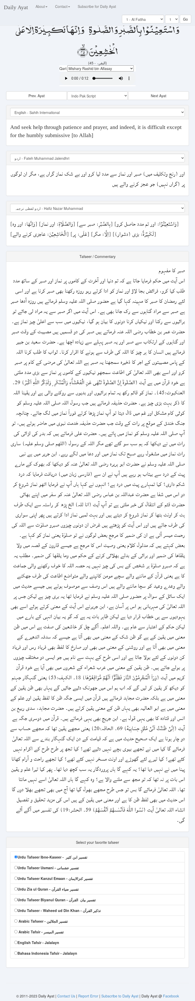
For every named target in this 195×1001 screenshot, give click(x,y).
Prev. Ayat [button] (36, 95)
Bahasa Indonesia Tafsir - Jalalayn (47, 953)
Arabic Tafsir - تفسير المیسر (41, 931)
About (40, 6)
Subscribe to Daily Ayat (119, 995)
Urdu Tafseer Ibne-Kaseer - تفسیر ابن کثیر (52, 857)
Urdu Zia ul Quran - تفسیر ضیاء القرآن (48, 889)
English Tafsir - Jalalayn (38, 942)
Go (185, 19)
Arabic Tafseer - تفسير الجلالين (43, 921)
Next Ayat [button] (158, 95)
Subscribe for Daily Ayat (97, 6)
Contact (61, 6)
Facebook (171, 995)
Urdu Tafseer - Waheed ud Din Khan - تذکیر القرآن (59, 910)
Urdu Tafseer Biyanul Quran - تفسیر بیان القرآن (57, 899)
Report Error (88, 995)
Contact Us (66, 995)
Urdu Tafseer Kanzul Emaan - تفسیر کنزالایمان (55, 878)
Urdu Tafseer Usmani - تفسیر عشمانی (48, 867)
